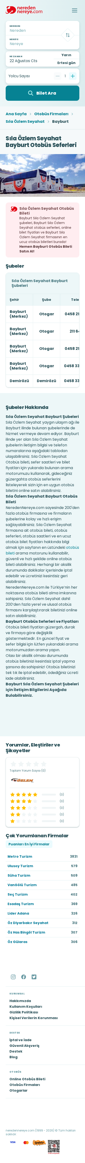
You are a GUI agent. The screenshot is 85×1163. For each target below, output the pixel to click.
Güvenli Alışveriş (24, 1045)
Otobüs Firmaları (51, 114)
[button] (74, 10)
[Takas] (67, 35)
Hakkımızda (20, 1000)
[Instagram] (13, 977)
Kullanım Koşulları (25, 1006)
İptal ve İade (20, 1040)
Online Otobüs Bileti (27, 1079)
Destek (15, 1051)
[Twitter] (34, 977)
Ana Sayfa (16, 114)
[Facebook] (24, 977)
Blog (13, 1057)
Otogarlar (18, 1090)
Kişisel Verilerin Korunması (33, 1018)
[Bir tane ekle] (72, 76)
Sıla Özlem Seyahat (25, 121)
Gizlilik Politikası (23, 1012)
